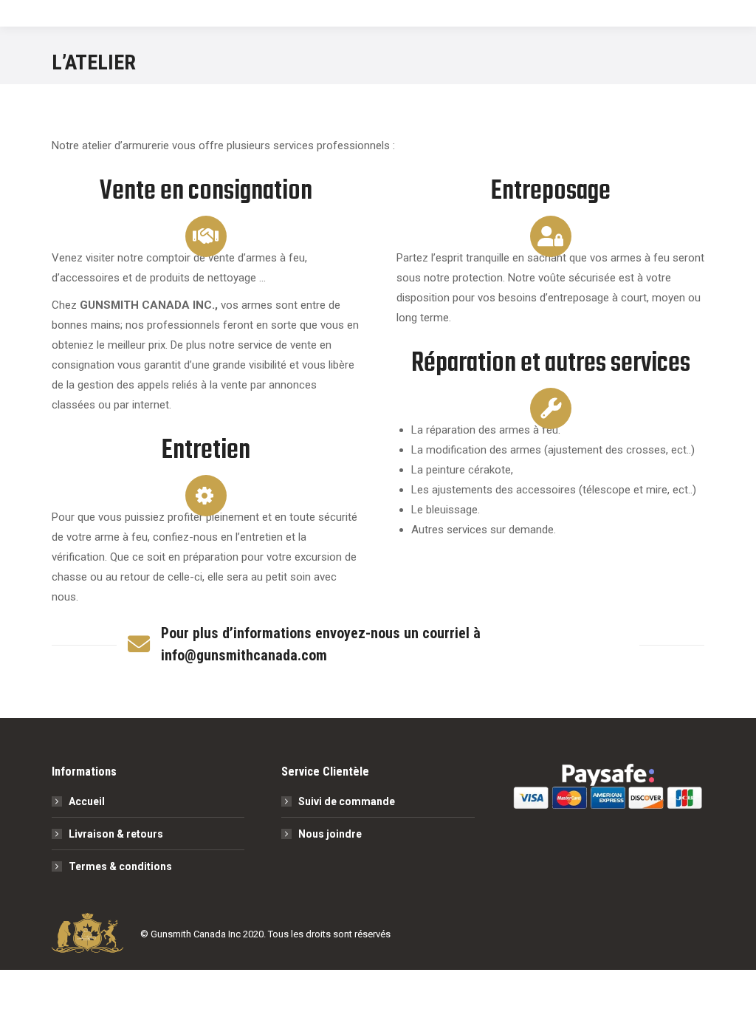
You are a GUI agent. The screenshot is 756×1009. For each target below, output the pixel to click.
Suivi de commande (346, 801)
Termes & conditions (120, 866)
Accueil (87, 801)
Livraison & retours (116, 834)
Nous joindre (330, 834)
